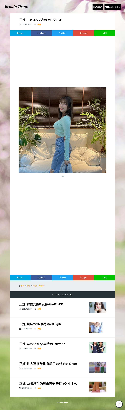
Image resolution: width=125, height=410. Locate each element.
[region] (62, 59)
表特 (39, 24)
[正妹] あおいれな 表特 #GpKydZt (42, 344)
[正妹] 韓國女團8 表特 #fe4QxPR (41, 304)
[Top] (119, 404)
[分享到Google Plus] (83, 33)
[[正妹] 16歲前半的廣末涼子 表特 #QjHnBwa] (97, 387)
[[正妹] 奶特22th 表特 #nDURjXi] (97, 327)
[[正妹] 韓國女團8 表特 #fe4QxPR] (97, 307)
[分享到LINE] (104, 33)
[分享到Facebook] (41, 33)
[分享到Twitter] (62, 33)
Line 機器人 (97, 7)
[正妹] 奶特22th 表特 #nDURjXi (40, 324)
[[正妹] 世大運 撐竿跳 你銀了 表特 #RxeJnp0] (97, 367)
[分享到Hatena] (20, 33)
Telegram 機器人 (112, 7)
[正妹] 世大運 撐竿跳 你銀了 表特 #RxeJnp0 (48, 363)
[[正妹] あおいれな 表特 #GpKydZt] (97, 347)
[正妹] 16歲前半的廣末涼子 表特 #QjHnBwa (48, 383)
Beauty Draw (16, 6)
